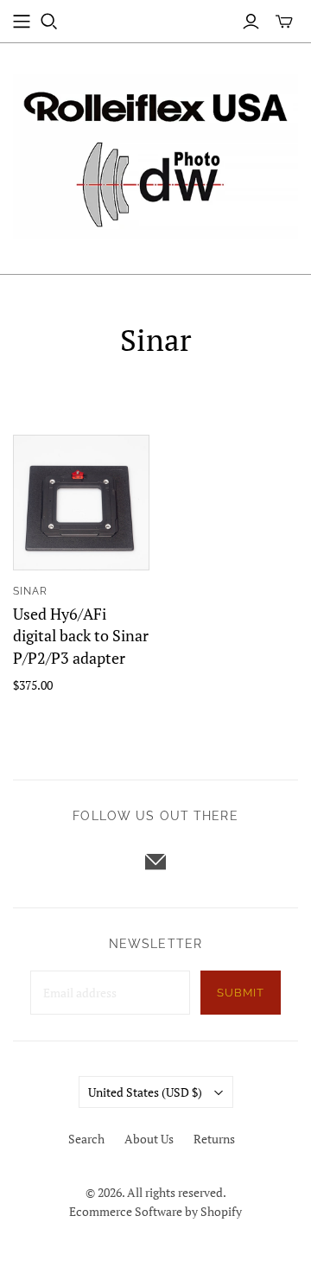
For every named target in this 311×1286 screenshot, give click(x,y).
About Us (149, 1138)
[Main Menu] (21, 21)
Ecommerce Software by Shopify (155, 1211)
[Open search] (49, 21)
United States (145, 1092)
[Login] (251, 21)
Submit (240, 992)
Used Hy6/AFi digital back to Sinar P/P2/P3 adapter (81, 635)
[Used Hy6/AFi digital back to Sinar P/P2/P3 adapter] (81, 503)
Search (86, 1138)
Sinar (30, 591)
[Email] (155, 861)
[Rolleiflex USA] (155, 154)
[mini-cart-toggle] (284, 21)
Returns (214, 1138)
